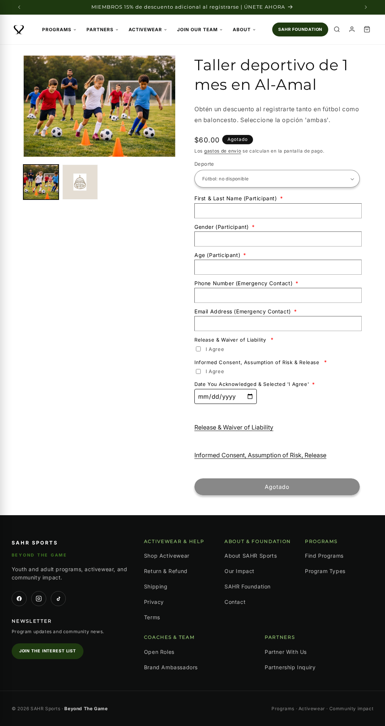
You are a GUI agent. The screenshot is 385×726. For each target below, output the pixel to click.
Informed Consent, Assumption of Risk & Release (260, 362)
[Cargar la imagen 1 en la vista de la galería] (41, 182)
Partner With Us (286, 652)
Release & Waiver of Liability (234, 339)
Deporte (204, 164)
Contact (235, 602)
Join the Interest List (47, 650)
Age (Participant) (220, 255)
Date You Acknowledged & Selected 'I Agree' (254, 384)
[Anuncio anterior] (19, 7)
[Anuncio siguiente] (366, 7)
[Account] (352, 29)
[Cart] (367, 29)
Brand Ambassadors (171, 667)
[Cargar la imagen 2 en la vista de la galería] (80, 182)
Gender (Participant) (224, 227)
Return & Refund (166, 571)
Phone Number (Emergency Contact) (246, 283)
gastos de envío (222, 151)
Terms (152, 617)
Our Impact (239, 571)
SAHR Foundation (300, 29)
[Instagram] (38, 598)
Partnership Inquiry (290, 667)
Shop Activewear (166, 555)
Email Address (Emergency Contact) (245, 311)
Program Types (325, 571)
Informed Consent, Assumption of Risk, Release (260, 455)
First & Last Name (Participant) (238, 198)
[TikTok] (58, 598)
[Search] (336, 29)
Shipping (156, 586)
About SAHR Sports (250, 555)
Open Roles (159, 652)
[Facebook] (19, 598)
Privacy (154, 602)
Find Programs (324, 555)
